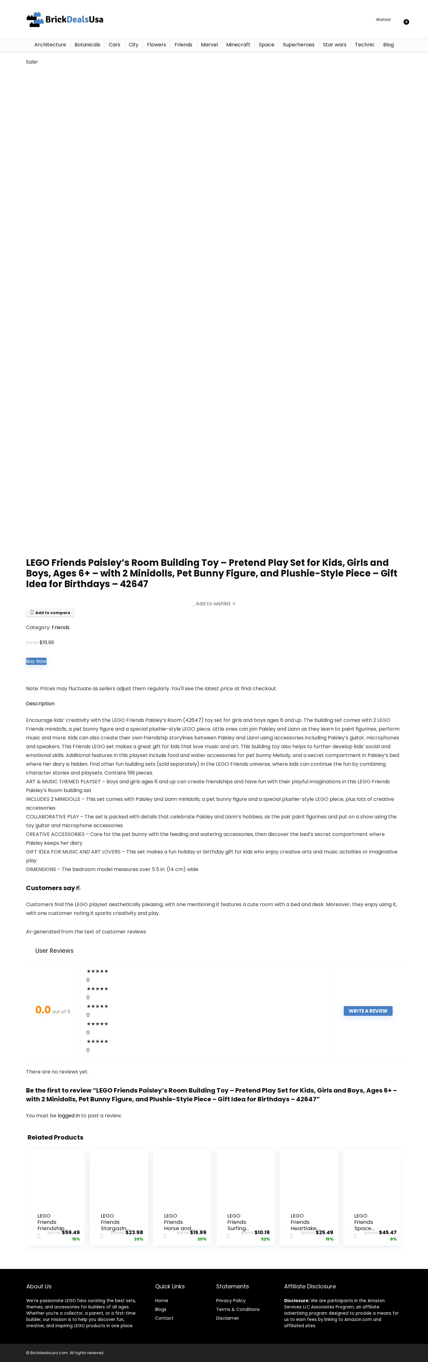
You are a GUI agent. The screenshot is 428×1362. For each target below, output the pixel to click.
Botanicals (87, 44)
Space (266, 44)
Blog (388, 44)
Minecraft (238, 44)
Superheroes (299, 44)
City (133, 44)
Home (161, 1300)
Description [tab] (40, 703)
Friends (183, 44)
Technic (365, 44)
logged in (69, 1115)
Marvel (209, 44)
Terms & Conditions (238, 1309)
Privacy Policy (231, 1300)
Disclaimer (227, 1318)
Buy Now (36, 661)
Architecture (50, 44)
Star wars (335, 44)
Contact (164, 1318)
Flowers (156, 44)
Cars (114, 44)
